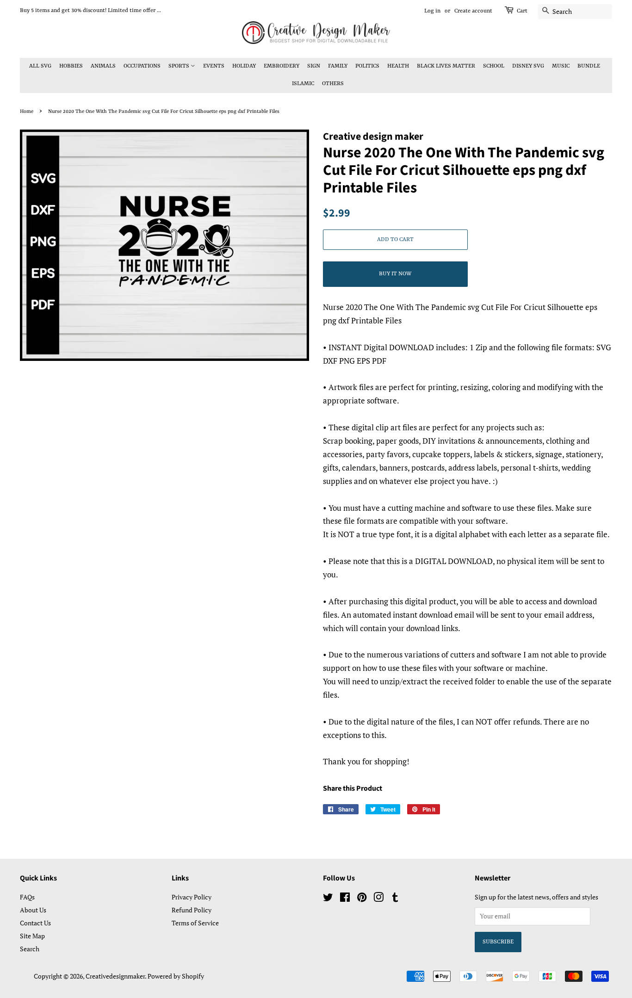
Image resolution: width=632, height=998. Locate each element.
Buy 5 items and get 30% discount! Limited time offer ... (90, 10)
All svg (40, 66)
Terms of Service (195, 922)
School (493, 66)
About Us (33, 909)
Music (561, 66)
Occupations (142, 66)
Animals (103, 66)
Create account (473, 11)
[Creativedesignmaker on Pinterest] (362, 898)
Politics (367, 66)
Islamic (303, 84)
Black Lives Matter (446, 66)
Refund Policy (191, 909)
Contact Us (35, 922)
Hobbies (71, 66)
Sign (313, 66)
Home (26, 111)
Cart (522, 11)
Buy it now (395, 274)
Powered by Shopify (176, 976)
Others (333, 84)
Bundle (588, 66)
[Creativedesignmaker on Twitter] (328, 898)
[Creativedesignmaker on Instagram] (378, 898)
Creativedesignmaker (115, 976)
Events (213, 66)
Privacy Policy (191, 897)
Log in (432, 11)
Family (337, 66)
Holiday (244, 66)
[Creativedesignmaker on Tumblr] (395, 898)
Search (29, 948)
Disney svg (528, 66)
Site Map (32, 935)
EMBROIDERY (281, 66)
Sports (179, 66)
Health (398, 66)
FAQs (27, 897)
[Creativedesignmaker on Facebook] (345, 898)
